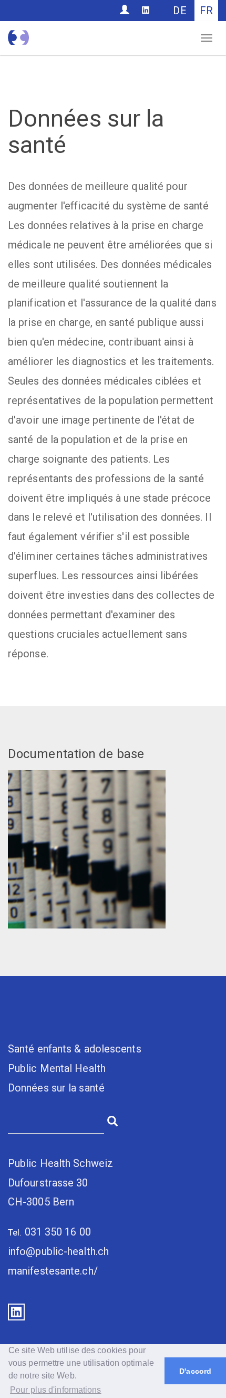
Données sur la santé (56, 1087)
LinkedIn (16, 1312)
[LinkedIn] (145, 10)
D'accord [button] (195, 1371)
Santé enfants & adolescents (74, 1048)
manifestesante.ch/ (53, 1271)
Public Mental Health (57, 1068)
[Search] (112, 1120)
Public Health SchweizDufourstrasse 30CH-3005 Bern (60, 1183)
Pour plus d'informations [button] (55, 1389)
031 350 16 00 (58, 1231)
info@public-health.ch (58, 1251)
